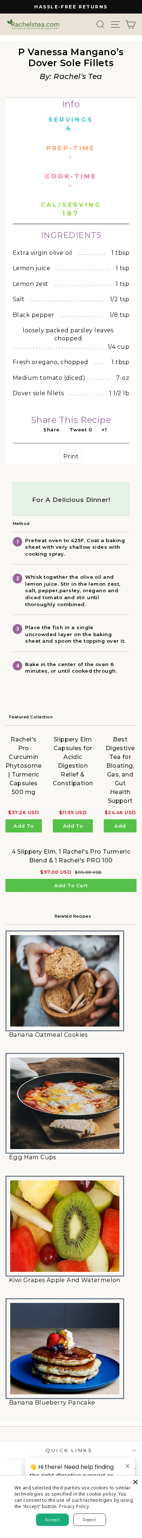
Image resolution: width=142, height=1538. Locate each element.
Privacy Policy (74, 1506)
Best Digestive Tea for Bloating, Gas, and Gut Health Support (120, 770)
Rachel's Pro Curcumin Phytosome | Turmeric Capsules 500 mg (23, 766)
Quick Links (69, 1450)
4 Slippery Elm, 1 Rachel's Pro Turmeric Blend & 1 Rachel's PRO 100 (71, 856)
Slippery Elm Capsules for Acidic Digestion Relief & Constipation (73, 761)
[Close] (135, 1482)
